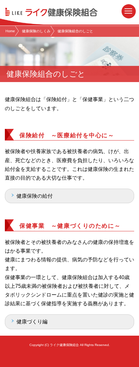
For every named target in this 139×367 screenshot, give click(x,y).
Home (10, 31)
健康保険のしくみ (36, 31)
